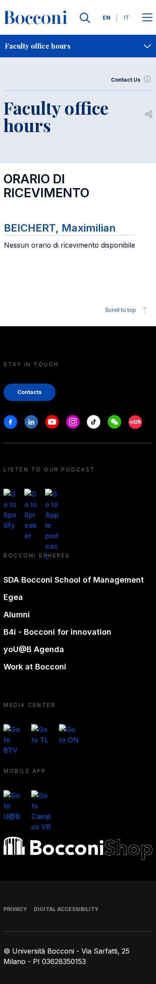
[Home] (35, 17)
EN (106, 17)
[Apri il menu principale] (147, 18)
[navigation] (78, 46)
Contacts (29, 392)
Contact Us (125, 79)
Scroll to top (120, 310)
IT (126, 17)
